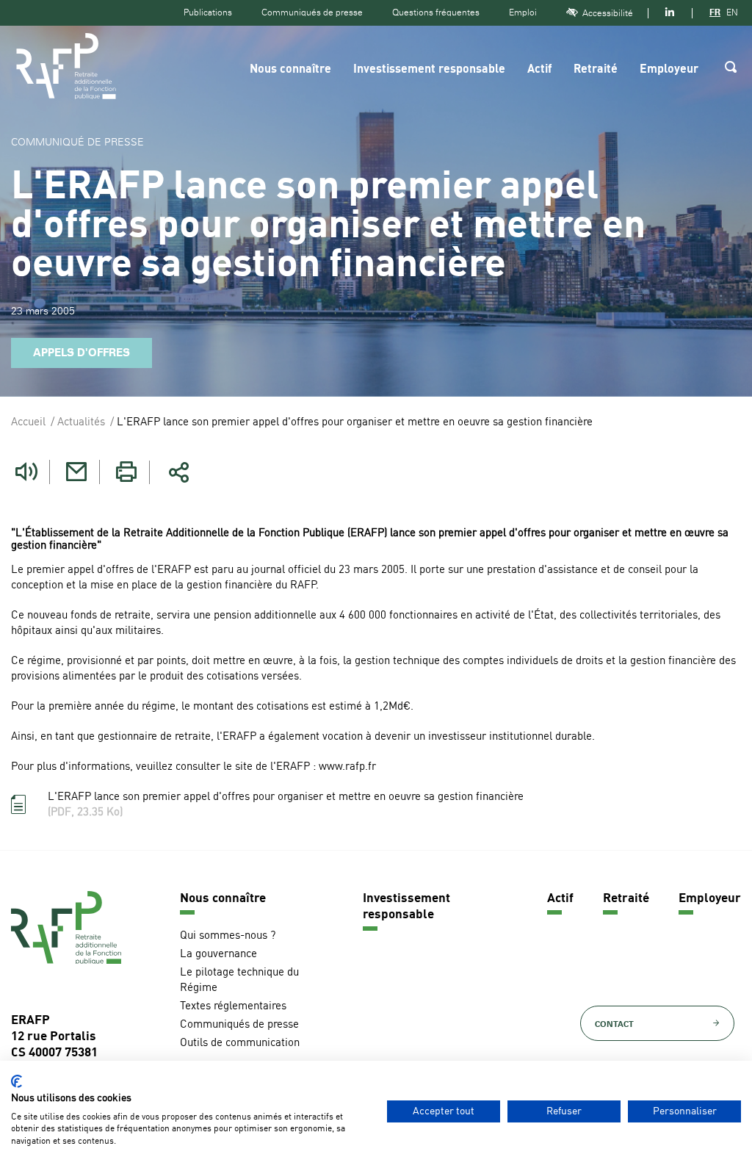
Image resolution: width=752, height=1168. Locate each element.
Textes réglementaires (233, 1006)
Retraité (596, 70)
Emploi (523, 12)
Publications (208, 12)
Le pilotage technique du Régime (239, 980)
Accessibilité (607, 13)
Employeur (669, 70)
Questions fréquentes (436, 12)
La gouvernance (218, 954)
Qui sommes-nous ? (227, 936)
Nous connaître (290, 70)
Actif (539, 70)
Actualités (81, 422)
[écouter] (26, 472)
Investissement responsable (429, 70)
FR (714, 12)
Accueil (28, 422)
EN (732, 12)
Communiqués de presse (312, 12)
